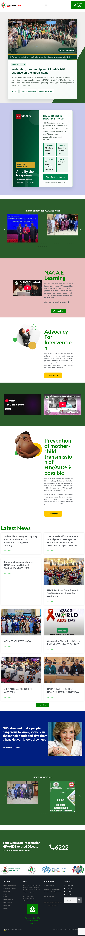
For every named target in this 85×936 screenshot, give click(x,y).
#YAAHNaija (6, 905)
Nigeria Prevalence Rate (9, 885)
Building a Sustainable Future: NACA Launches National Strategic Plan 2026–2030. (18, 565)
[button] (46, 5)
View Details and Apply (55, 177)
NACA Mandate (7, 897)
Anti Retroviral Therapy (9, 888)
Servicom (5, 908)
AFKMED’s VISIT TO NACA (17, 641)
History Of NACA (8, 899)
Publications (6, 891)
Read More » (8, 551)
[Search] (79, 900)
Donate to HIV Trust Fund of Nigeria (32, 920)
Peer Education (7, 902)
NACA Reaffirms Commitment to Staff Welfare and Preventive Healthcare (63, 593)
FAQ (4, 894)
